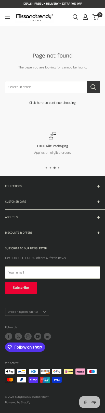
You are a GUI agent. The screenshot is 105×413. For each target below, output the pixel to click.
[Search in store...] (93, 87)
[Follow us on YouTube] (37, 336)
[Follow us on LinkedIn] (47, 336)
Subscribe (21, 287)
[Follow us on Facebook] (8, 336)
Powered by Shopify (17, 402)
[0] (96, 17)
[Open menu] (7, 17)
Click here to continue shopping (52, 102)
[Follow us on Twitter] (18, 336)
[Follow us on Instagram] (28, 336)
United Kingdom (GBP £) (23, 312)
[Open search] (75, 17)
